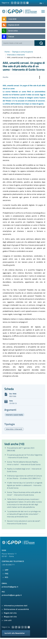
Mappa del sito (10, 616)
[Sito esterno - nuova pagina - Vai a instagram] (16, 627)
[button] (40, 77)
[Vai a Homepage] (19, 543)
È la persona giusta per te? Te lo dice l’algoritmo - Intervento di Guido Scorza (24, 456)
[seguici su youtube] (18, 2)
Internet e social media (14, 414)
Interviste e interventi (16, 54)
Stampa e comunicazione (22, 51)
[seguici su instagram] (15, 2)
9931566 (12, 396)
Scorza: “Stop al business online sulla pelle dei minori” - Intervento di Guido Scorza (24, 493)
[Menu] (43, 11)
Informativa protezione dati (15, 605)
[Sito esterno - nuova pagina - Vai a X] (25, 627)
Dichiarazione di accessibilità (16, 609)
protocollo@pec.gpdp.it (12, 595)
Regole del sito (10, 613)
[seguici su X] (24, 2)
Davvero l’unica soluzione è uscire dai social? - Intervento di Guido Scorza (24, 522)
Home (7, 51)
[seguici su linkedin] (12, 2)
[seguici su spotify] (27, 2)
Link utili (8, 620)
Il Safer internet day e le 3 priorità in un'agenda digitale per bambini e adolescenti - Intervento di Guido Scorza (24, 485)
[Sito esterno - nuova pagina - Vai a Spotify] (29, 627)
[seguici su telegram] (21, 2)
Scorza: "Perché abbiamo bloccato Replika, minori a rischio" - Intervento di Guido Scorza (23, 463)
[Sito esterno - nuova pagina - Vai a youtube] (19, 627)
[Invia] (39, 43)
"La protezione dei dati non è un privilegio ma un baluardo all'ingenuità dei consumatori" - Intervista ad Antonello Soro (24, 514)
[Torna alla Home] (19, 11)
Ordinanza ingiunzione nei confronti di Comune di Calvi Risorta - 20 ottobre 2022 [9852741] (24, 477)
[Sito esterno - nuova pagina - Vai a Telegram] (22, 627)
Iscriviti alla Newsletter (14, 633)
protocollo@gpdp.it (10, 586)
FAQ (6, 573)
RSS (6, 577)
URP (6, 570)
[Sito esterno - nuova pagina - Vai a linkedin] (13, 627)
